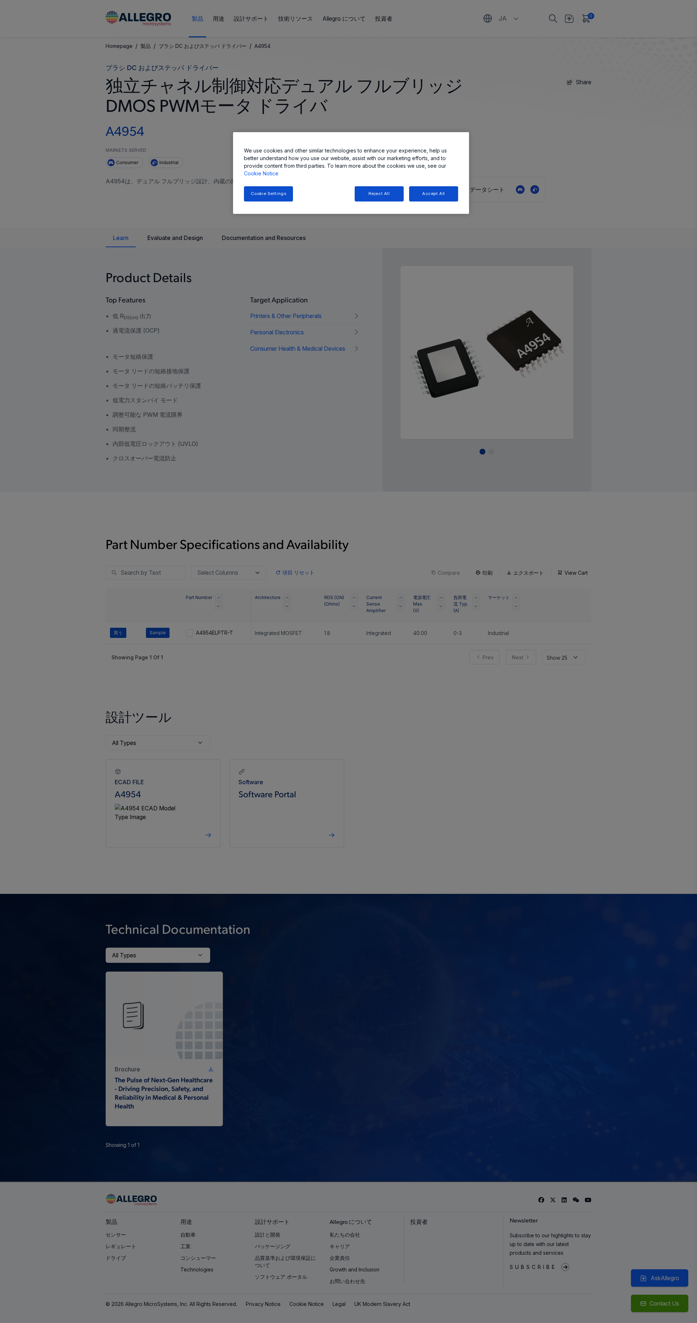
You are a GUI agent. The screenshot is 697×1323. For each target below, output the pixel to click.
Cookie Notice (261, 173)
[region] (351, 173)
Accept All (433, 193)
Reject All (379, 193)
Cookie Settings (268, 193)
